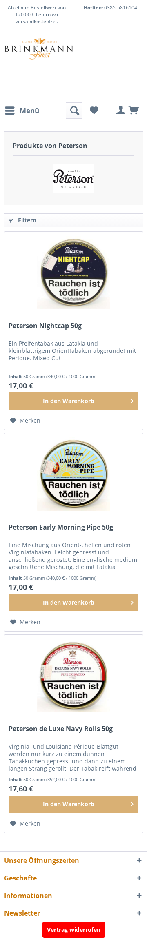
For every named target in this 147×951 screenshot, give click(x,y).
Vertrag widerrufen (73, 929)
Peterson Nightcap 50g (45, 325)
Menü (29, 110)
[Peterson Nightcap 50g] (73, 272)
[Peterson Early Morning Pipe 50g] (73, 474)
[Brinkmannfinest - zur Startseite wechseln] (39, 57)
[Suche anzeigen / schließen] (74, 110)
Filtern (26, 220)
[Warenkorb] (134, 110)
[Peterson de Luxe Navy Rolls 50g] (73, 675)
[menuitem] (21, 110)
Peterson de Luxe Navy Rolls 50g (61, 729)
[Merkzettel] (94, 110)
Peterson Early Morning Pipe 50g (61, 527)
